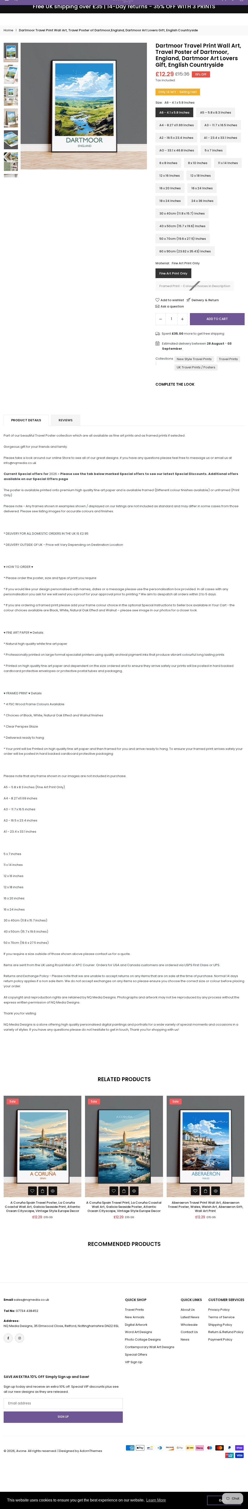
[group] (84, 106)
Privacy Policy (219, 1309)
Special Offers (136, 1354)
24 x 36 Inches (202, 201)
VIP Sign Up (133, 1362)
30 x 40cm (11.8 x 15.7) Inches (182, 213)
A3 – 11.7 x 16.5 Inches (220, 125)
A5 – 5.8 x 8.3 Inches (215, 112)
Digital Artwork (136, 1324)
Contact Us (189, 1332)
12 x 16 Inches (169, 175)
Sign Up (63, 1417)
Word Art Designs (138, 1332)
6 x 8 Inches (168, 163)
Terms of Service (221, 1317)
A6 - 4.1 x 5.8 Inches (174, 112)
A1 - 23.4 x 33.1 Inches (220, 137)
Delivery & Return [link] (205, 300)
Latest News (190, 1317)
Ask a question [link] (172, 306)
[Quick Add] (42, 1190)
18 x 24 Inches (170, 201)
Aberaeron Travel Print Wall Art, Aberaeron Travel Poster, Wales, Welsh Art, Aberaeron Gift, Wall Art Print (205, 1206)
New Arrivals (134, 1317)
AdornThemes (91, 1451)
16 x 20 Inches (170, 188)
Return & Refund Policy (225, 1332)
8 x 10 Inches (197, 163)
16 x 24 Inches (202, 188)
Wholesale (189, 1324)
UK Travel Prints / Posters (196, 367)
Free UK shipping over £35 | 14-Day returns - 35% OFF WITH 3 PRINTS (124, 6)
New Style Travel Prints (194, 359)
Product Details (26, 420)
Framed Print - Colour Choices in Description (194, 286)
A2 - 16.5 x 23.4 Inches (176, 137)
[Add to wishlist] (32, 1190)
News (185, 1339)
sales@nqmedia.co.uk (31, 1299)
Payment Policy (220, 1339)
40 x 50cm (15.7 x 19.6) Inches (182, 226)
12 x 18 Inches (200, 175)
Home (8, 30)
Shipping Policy (220, 1324)
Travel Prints (228, 359)
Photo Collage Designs (143, 1339)
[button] (138, 110)
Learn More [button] (156, 1500)
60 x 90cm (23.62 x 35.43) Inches (185, 251)
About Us (188, 1309)
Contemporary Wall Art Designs (149, 1347)
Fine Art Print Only (173, 273)
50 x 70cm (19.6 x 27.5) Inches (182, 238)
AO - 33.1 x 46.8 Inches (176, 150)
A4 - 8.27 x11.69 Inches (176, 125)
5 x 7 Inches (214, 150)
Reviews (66, 420)
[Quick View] (52, 1190)
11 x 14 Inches (228, 163)
